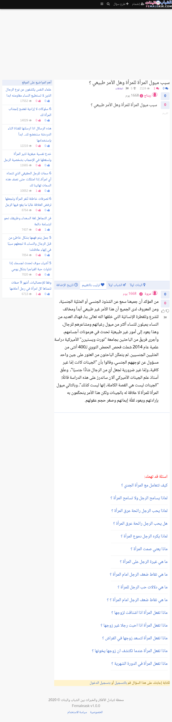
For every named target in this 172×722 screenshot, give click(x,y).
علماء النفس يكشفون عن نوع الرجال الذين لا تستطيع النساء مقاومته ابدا (28, 93)
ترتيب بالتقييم (91, 285)
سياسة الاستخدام (77, 712)
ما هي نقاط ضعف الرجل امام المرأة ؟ (139, 575)
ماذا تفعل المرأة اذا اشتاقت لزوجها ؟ (139, 613)
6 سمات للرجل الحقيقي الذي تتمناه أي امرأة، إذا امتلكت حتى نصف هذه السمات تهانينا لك (28, 180)
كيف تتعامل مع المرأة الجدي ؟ (144, 485)
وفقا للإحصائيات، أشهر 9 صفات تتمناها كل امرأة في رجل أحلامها (30, 286)
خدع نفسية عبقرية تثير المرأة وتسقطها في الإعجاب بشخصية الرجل (27, 157)
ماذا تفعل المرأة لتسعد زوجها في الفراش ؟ (135, 638)
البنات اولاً (136, 285)
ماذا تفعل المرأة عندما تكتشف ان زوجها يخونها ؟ (130, 651)
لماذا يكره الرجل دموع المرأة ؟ (144, 536)
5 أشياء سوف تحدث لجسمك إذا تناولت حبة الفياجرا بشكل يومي (30, 266)
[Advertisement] (86, 42)
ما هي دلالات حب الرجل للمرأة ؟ (143, 587)
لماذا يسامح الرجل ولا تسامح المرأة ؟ (139, 498)
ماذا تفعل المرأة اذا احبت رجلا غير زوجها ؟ (134, 625)
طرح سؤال (119, 4)
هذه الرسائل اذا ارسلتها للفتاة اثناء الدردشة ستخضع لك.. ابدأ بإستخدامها (29, 135)
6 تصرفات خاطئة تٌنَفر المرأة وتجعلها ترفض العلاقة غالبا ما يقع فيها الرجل (28, 202)
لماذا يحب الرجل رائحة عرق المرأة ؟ (139, 511)
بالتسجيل (121, 683)
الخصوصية (96, 712)
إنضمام (136, 4)
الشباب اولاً (115, 285)
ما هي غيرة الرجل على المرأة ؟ (144, 562)
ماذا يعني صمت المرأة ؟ (149, 549)
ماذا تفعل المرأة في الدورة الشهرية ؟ (139, 664)
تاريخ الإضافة (65, 285)
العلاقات (119, 88)
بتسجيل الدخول (100, 683)
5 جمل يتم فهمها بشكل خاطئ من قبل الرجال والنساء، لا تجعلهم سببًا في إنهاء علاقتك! (29, 244)
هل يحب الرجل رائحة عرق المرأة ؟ (140, 524)
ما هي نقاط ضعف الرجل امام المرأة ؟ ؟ (137, 600)
